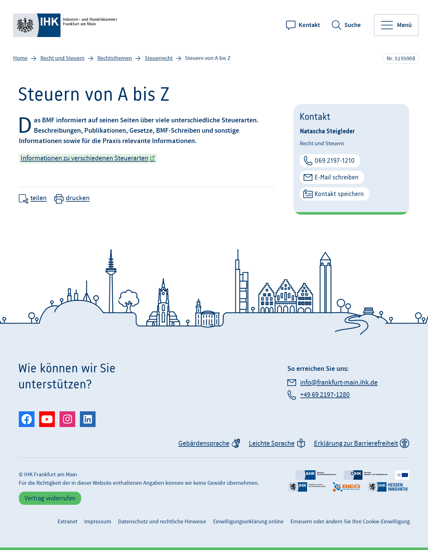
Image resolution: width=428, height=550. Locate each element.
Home (20, 58)
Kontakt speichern (339, 194)
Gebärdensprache (203, 443)
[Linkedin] (88, 419)
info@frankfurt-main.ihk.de (339, 382)
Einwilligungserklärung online (248, 521)
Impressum (97, 521)
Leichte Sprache (272, 443)
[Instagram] (67, 419)
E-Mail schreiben (336, 177)
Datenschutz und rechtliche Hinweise (162, 521)
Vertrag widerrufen (50, 498)
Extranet (67, 521)
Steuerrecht (159, 58)
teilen (38, 198)
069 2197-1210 (335, 160)
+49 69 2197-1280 (325, 394)
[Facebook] (26, 419)
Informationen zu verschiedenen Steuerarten (85, 158)
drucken (78, 198)
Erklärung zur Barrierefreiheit (356, 443)
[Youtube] (47, 419)
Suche (352, 25)
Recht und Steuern (62, 58)
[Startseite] (66, 25)
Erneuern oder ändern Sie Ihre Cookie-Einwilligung (350, 521)
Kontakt (309, 25)
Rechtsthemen (114, 58)
